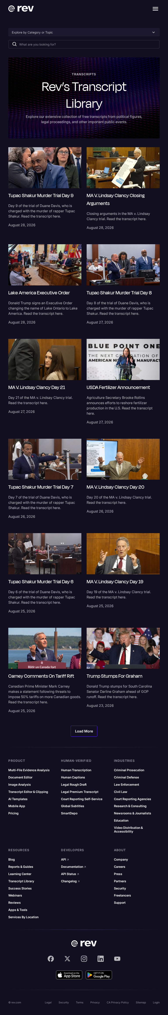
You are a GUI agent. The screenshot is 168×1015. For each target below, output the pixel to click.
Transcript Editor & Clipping (28, 792)
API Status (70, 874)
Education (121, 820)
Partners (120, 881)
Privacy (95, 1002)
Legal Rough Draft (74, 784)
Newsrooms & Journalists (132, 813)
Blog (11, 859)
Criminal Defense (126, 777)
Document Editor (20, 777)
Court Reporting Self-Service (81, 799)
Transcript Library (21, 881)
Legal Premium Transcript (79, 792)
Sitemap (141, 1002)
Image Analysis (19, 784)
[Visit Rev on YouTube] (117, 959)
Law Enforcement (126, 784)
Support (120, 902)
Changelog (70, 881)
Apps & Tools (17, 910)
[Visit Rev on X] (67, 959)
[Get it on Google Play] (99, 975)
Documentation (73, 866)
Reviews (14, 902)
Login (156, 1002)
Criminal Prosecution (129, 770)
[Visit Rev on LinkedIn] (101, 959)
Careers (119, 866)
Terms (79, 1002)
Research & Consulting (130, 806)
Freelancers (122, 895)
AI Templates (18, 799)
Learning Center (19, 874)
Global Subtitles (72, 806)
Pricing (13, 813)
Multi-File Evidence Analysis (29, 770)
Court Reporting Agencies (132, 799)
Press (118, 874)
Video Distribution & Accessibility (128, 829)
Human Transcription (76, 770)
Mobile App (16, 806)
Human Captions (73, 777)
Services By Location (23, 917)
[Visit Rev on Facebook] (51, 959)
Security (120, 888)
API (65, 859)
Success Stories (20, 888)
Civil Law (120, 792)
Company (121, 859)
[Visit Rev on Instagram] (84, 959)
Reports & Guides (20, 866)
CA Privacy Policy (118, 1002)
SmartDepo (69, 813)
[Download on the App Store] (69, 975)
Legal (48, 1002)
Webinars (15, 895)
